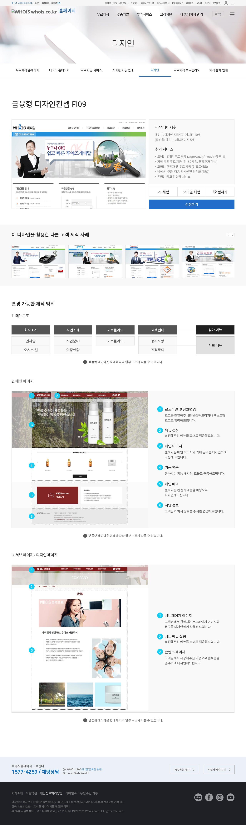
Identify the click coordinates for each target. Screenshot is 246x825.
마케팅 (207, 2)
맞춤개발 (123, 14)
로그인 (218, 14)
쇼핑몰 (199, 2)
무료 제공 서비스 (91, 70)
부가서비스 (144, 14)
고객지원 (166, 14)
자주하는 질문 (182, 770)
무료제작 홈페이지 (27, 70)
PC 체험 (163, 192)
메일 (115, 2)
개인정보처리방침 (51, 793)
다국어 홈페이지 (59, 70)
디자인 (155, 70)
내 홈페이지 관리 (191, 14)
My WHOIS (226, 3)
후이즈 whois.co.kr (22, 3)
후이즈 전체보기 (232, 3)
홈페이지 (189, 2)
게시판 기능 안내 (123, 70)
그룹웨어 (134, 2)
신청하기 (191, 204)
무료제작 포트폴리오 (187, 70)
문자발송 (216, 2)
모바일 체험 (191, 192)
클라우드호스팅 (147, 2)
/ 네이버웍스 (122, 2)
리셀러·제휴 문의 (217, 770)
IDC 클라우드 (177, 2)
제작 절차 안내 (218, 70)
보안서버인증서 (163, 2)
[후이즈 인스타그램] (220, 794)
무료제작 (103, 14)
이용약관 (31, 793)
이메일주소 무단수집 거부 (81, 793)
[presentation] (228, 235)
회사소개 (17, 793)
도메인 (108, 2)
